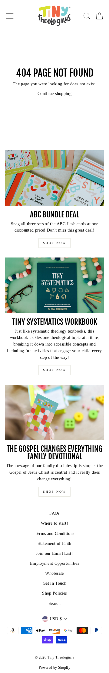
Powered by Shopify (54, 667)
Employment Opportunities (54, 563)
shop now (54, 243)
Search (54, 603)
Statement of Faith (54, 543)
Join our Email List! (54, 553)
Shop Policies (54, 593)
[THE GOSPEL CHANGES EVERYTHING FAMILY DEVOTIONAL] (54, 412)
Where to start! (54, 523)
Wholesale (54, 573)
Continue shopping (54, 93)
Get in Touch (54, 583)
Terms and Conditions (54, 533)
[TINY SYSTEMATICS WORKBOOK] (54, 285)
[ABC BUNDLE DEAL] (54, 177)
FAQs (54, 513)
